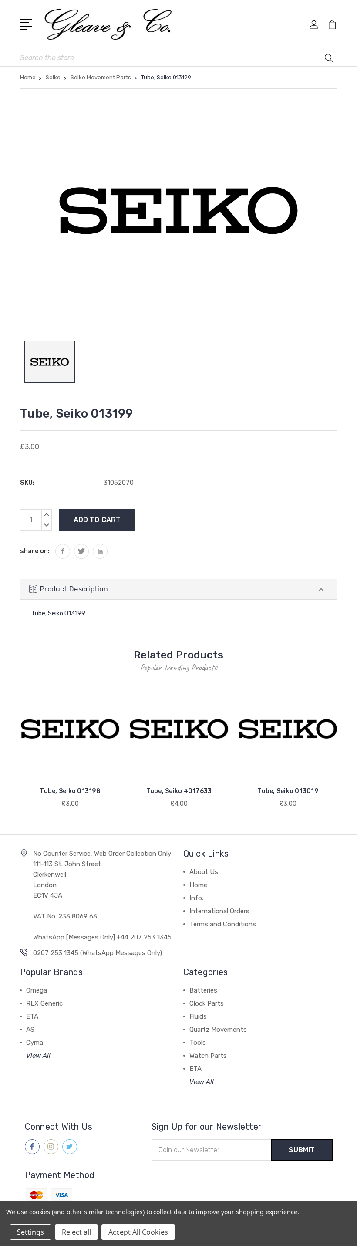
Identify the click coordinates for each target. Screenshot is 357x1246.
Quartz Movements (218, 1029)
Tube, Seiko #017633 (179, 791)
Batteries (203, 990)
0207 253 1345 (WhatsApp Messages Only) (97, 953)
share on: (35, 551)
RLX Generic (44, 1003)
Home (198, 885)
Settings (30, 1232)
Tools (197, 1043)
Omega (36, 990)
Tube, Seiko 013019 (287, 791)
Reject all (76, 1232)
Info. (196, 898)
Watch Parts (208, 1056)
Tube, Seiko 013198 (70, 791)
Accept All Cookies (138, 1232)
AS (30, 1029)
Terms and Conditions (222, 924)
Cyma (34, 1043)
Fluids (198, 1016)
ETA (32, 1016)
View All (38, 1056)
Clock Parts (206, 1003)
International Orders (219, 911)
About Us (203, 872)
